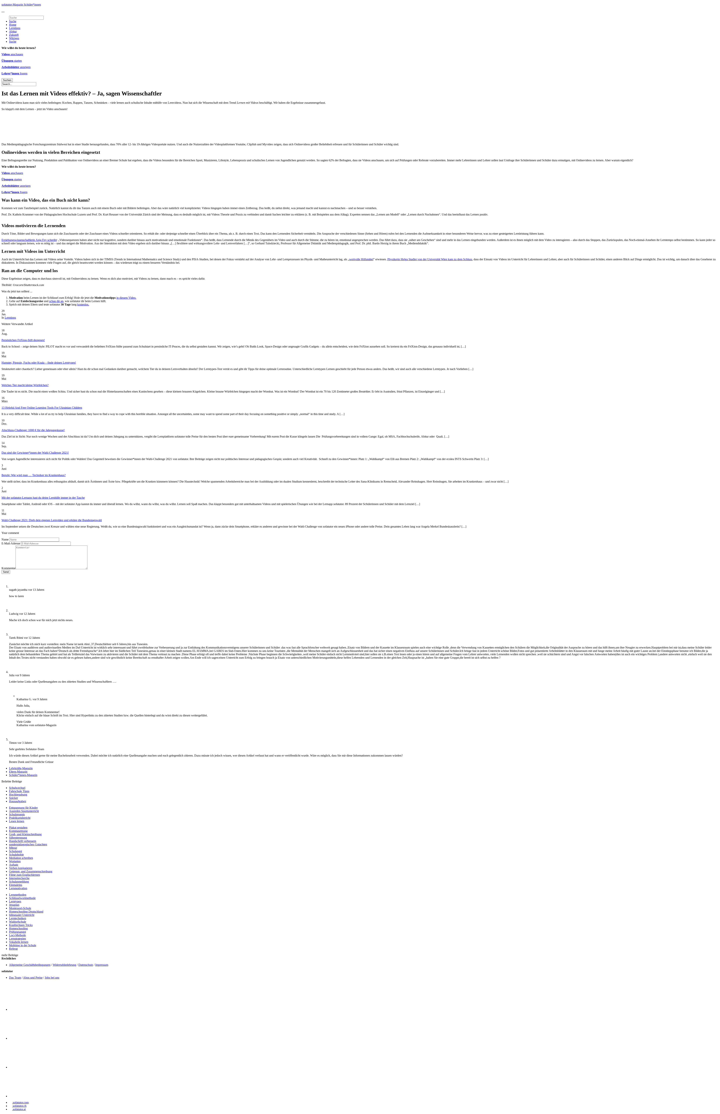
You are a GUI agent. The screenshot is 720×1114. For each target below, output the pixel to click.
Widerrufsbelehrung (64, 964)
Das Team (15, 977)
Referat (13, 948)
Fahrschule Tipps (19, 791)
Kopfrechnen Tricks (21, 925)
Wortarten (15, 861)
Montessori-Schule (20, 908)
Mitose (13, 847)
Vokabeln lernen (18, 942)
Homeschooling (18, 928)
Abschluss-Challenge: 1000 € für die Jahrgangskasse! (33, 430)
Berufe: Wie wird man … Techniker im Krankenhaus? (34, 475)
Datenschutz (85, 964)
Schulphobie (16, 854)
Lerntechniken (17, 918)
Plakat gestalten (18, 827)
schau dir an (56, 301)
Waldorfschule (17, 921)
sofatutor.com (20, 1102)
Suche (12, 21)
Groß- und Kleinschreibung (25, 834)
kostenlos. (83, 304)
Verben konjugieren (20, 868)
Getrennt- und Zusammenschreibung (30, 871)
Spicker (13, 797)
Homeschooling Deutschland (26, 911)
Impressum (101, 964)
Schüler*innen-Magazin (23, 775)
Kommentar (9, 568)
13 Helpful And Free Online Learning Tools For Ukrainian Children (42, 407)
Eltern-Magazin (18, 771)
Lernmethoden (17, 894)
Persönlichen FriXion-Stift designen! (23, 340)
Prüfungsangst (17, 931)
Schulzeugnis (17, 814)
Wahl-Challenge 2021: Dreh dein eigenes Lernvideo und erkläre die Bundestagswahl (52, 520)
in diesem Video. (126, 297)
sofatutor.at (19, 1109)
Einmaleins (15, 885)
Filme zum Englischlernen (24, 874)
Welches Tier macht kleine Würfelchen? (25, 385)
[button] (3, 12)
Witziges (14, 38)
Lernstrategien (17, 938)
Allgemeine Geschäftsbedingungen (29, 964)
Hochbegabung (18, 794)
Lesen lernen (16, 821)
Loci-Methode (17, 935)
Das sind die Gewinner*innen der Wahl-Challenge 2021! (35, 452)
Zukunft (14, 34)
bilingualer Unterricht (21, 915)
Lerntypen (15, 901)
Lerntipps (14, 28)
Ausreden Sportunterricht (24, 811)
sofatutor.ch (19, 1105)
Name (5, 539)
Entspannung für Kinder (23, 807)
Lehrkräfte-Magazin (21, 768)
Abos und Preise (33, 977)
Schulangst (15, 851)
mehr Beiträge (10, 955)
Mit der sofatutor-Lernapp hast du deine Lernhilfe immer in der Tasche (43, 497)
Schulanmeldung (19, 881)
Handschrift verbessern (22, 841)
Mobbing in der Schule (22, 945)
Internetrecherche (19, 878)
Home (12, 24)
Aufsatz (13, 864)
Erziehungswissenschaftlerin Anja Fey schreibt (29, 240)
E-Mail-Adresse (11, 543)
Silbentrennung (18, 837)
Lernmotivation (18, 888)
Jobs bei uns (52, 977)
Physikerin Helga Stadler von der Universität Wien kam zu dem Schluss (429, 259)
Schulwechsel (17, 787)
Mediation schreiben (21, 858)
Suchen (7, 80)
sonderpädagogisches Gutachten (28, 844)
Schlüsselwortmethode (22, 898)
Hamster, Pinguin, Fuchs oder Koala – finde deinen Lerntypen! (39, 362)
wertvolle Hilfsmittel (361, 259)
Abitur (13, 31)
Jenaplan (14, 904)
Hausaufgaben (17, 801)
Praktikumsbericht (19, 817)
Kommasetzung (18, 830)
